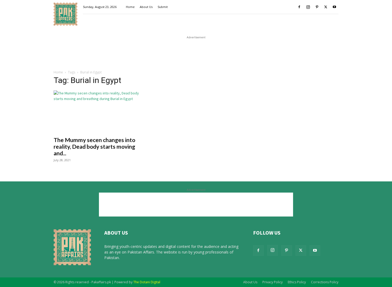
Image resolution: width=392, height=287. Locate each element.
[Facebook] (299, 7)
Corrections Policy (324, 282)
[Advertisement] (196, 52)
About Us (146, 7)
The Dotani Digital (146, 282)
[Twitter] (326, 7)
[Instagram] (308, 7)
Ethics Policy (297, 282)
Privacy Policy (272, 282)
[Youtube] (334, 7)
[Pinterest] (317, 7)
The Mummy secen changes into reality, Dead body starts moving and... (94, 146)
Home (130, 7)
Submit (163, 7)
